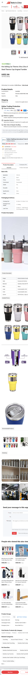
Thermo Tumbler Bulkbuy (8, 661)
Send (14, 533)
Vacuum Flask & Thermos (17, 639)
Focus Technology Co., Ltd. (18, 669)
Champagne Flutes (5, 622)
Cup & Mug (19, 10)
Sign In (3, 157)
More (2, 664)
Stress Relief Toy (19, 625)
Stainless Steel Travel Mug (9, 643)
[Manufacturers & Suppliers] (14, 2)
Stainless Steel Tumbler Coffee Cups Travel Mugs (14, 657)
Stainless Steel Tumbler (20, 622)
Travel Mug (5, 639)
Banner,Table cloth (5, 620)
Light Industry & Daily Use (11, 10)
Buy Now (10, 672)
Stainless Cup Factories (8, 654)
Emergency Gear (5, 625)
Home (2, 10)
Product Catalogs (22, 617)
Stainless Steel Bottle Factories (10, 650)
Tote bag (17, 620)
